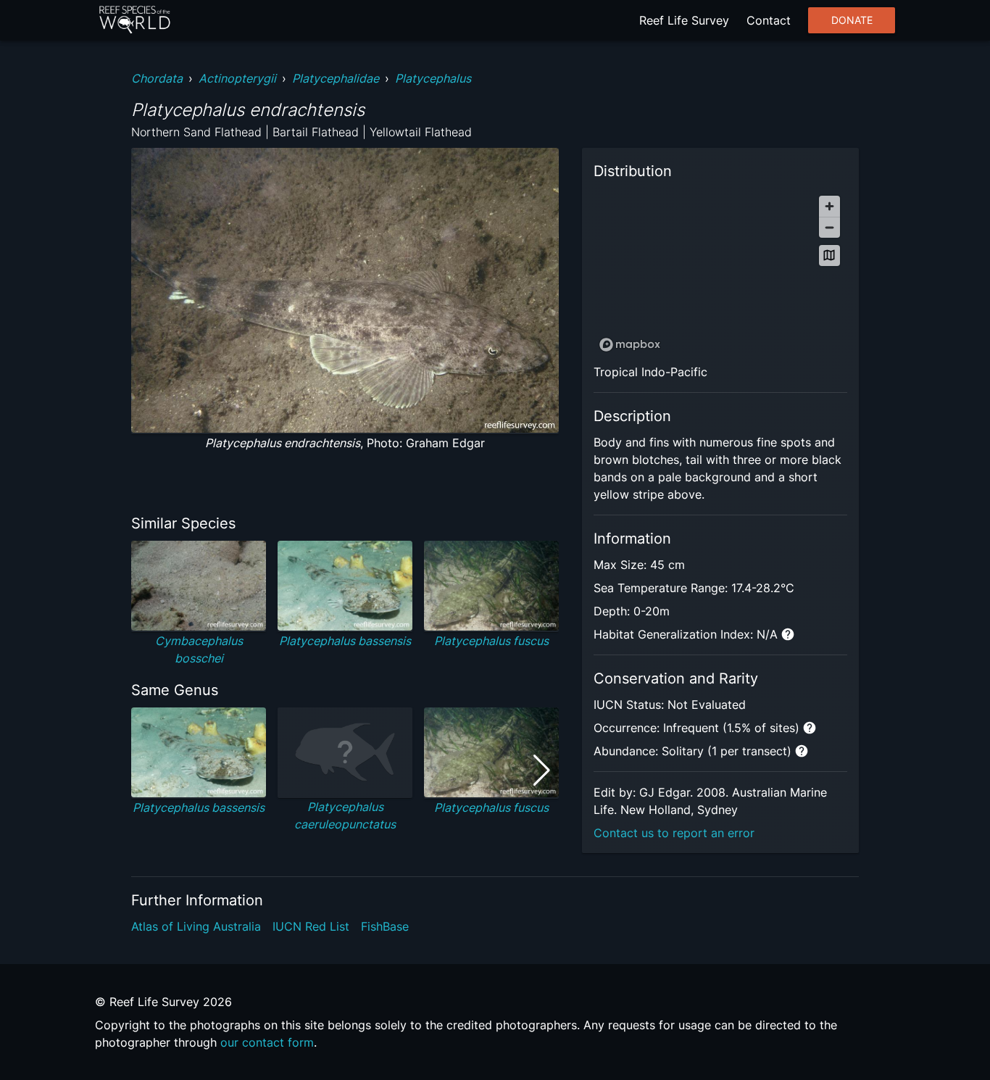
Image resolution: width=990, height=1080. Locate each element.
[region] (720, 272)
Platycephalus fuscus (491, 641)
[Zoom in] (829, 206)
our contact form (267, 1042)
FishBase (385, 926)
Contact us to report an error (674, 833)
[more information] (788, 634)
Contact (768, 20)
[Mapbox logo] (630, 344)
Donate (852, 20)
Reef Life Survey (684, 20)
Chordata (157, 78)
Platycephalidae (335, 78)
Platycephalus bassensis (345, 641)
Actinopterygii (237, 78)
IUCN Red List (311, 926)
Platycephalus (433, 78)
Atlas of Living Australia (196, 926)
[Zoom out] (829, 227)
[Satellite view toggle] (829, 255)
